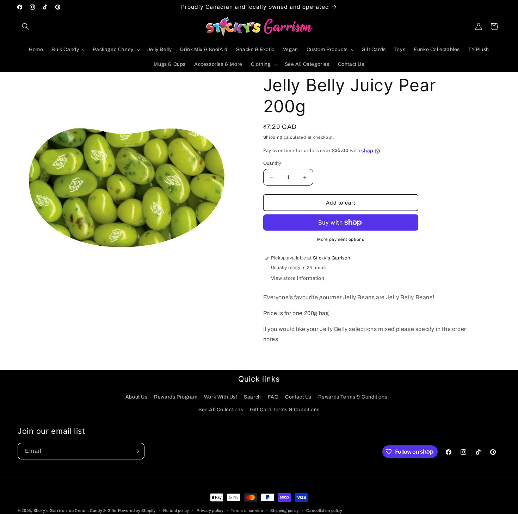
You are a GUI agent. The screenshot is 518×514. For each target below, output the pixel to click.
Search (252, 397)
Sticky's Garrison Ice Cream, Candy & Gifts (75, 510)
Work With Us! (221, 397)
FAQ (273, 397)
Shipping (273, 137)
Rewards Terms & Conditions (353, 397)
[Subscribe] (136, 451)
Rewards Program (175, 397)
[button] (25, 26)
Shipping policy (284, 510)
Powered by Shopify (137, 510)
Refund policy (176, 510)
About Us (136, 397)
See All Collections (220, 409)
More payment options (340, 239)
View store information (298, 278)
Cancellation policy (324, 510)
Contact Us (298, 397)
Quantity (272, 163)
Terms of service (247, 510)
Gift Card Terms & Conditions (285, 409)
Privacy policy (210, 510)
